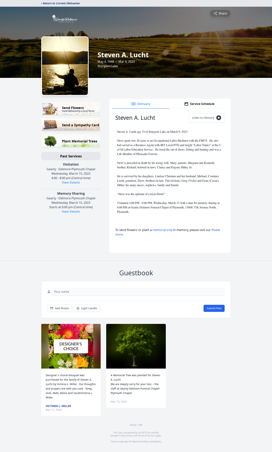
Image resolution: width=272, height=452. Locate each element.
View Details (71, 182)
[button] (71, 346)
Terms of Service (146, 435)
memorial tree (162, 230)
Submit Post (214, 308)
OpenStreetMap (140, 441)
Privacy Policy (125, 435)
